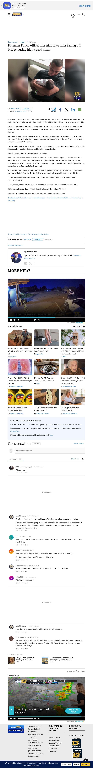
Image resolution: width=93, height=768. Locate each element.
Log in (76, 443)
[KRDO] (17, 14)
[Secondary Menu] (11, 14)
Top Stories (27, 239)
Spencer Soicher (15, 108)
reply (17, 473)
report (81, 473)
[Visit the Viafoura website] (80, 671)
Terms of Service (34, 726)
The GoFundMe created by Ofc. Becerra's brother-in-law (28, 234)
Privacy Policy (33, 729)
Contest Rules (34, 756)
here (51, 435)
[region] (46, 557)
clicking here (15, 431)
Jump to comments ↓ (15, 245)
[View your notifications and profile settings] (83, 459)
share (76, 473)
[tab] (15, 459)
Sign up (81, 443)
